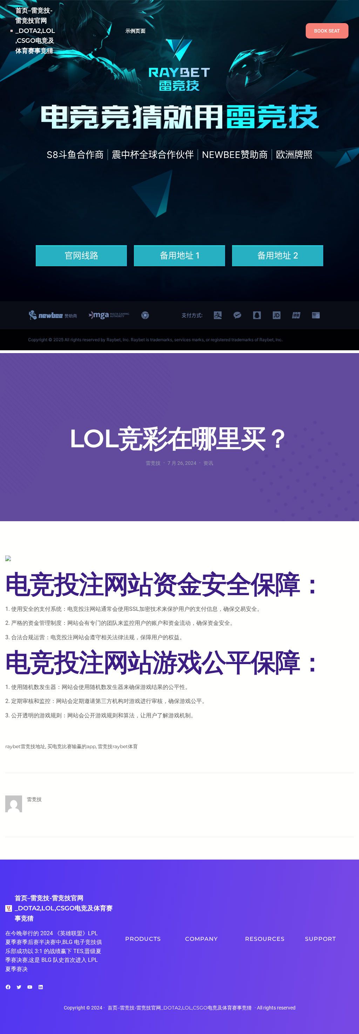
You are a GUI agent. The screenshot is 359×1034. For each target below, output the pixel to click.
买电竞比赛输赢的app (71, 746)
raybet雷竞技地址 (25, 746)
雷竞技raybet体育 (118, 746)
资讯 (208, 463)
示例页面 (135, 31)
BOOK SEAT (327, 31)
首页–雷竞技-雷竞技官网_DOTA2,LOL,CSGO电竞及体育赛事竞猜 (35, 31)
